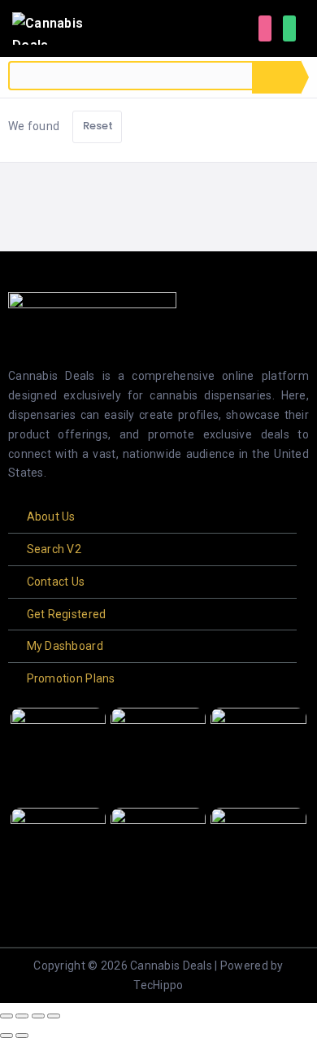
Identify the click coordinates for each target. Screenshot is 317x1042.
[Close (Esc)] (53, 1016)
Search (276, 77)
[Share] (38, 1016)
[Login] (264, 28)
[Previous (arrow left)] (6, 1035)
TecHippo (158, 985)
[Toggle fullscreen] (21, 1016)
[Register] (289, 28)
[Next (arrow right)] (21, 1035)
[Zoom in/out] (6, 1016)
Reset (98, 125)
